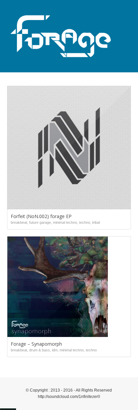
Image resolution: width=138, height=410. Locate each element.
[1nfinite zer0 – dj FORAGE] (60, 36)
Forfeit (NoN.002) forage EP (41, 216)
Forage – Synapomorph (36, 344)
